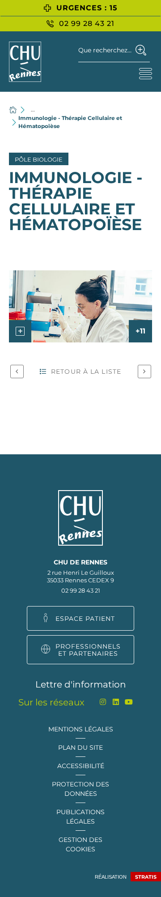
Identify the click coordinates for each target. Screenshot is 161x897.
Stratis (146, 877)
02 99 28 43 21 (80, 590)
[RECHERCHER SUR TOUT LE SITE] (141, 50)
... (33, 109)
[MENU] (145, 73)
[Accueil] (13, 110)
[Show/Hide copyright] (20, 331)
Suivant (144, 371)
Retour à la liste (86, 371)
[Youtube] (129, 702)
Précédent (17, 371)
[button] (80, 306)
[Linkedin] (116, 702)
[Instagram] (103, 702)
